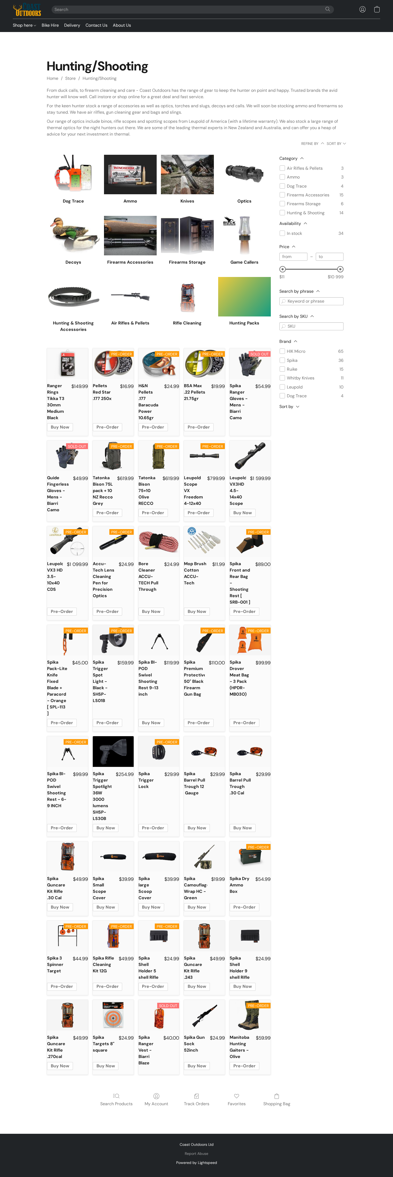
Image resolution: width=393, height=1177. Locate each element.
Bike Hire (50, 25)
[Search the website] (328, 9)
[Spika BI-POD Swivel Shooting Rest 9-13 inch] (158, 640)
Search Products (116, 1104)
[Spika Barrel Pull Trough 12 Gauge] (204, 751)
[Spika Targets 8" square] (113, 1015)
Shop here (23, 25)
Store (70, 78)
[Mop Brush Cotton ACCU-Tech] (204, 541)
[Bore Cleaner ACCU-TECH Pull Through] (158, 541)
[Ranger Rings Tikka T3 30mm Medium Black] (67, 363)
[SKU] (283, 326)
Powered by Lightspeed (196, 1162)
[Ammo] (130, 174)
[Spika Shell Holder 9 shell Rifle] (250, 936)
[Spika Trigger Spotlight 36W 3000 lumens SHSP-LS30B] (113, 751)
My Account (156, 1104)
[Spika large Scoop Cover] (158, 856)
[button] (27, 9)
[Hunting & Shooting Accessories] (73, 296)
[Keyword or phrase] (283, 301)
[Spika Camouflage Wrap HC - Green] (204, 856)
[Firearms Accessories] (130, 235)
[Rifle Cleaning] (187, 296)
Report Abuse (196, 1153)
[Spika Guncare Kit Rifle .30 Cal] (67, 856)
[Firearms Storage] (187, 235)
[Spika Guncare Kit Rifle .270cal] (67, 1015)
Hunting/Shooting (100, 78)
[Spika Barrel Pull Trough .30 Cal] (250, 751)
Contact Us (96, 25)
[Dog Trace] (73, 174)
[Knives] (187, 174)
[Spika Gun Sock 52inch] (204, 1015)
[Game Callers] (244, 235)
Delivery (72, 25)
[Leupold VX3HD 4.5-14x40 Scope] (250, 456)
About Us (122, 25)
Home (52, 78)
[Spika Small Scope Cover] (113, 856)
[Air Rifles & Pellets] (130, 296)
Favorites (237, 1104)
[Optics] (244, 174)
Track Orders (196, 1104)
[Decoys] (73, 235)
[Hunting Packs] (244, 296)
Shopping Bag (276, 1104)
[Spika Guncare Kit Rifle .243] (204, 936)
